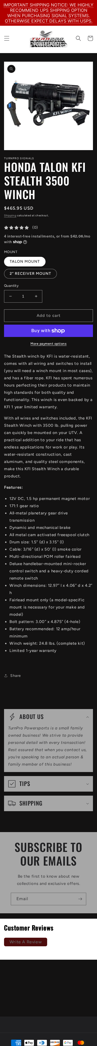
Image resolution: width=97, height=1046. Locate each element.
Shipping (10, 215)
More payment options (48, 344)
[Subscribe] (80, 899)
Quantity (11, 286)
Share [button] (15, 675)
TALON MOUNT (25, 261)
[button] (7, 38)
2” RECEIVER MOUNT (30, 273)
